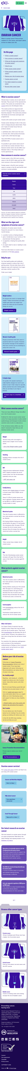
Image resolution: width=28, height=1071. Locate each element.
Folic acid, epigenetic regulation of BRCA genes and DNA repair (14, 887)
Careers (3, 1055)
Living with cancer (9, 770)
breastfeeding (8, 632)
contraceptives (9, 607)
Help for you (8, 66)
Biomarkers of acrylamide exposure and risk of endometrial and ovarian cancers (14, 853)
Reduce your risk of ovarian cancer (14, 76)
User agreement (5, 1057)
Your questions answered (14, 798)
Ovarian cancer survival (11, 79)
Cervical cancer (14, 956)
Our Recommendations (10, 757)
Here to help (14, 782)
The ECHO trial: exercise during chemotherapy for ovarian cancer (14, 871)
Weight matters (14, 295)
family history (15, 490)
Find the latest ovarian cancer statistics (11, 174)
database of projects (7, 840)
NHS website (15, 252)
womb (3, 106)
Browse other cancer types (12, 86)
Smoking (5, 457)
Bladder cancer (14, 985)
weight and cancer (13, 692)
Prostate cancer (14, 926)
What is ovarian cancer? (11, 55)
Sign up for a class (14, 816)
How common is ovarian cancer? (14, 58)
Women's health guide (14, 336)
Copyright (3, 1059)
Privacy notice (5, 1061)
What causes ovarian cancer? (13, 69)
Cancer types (6, 8)
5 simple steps (14, 379)
